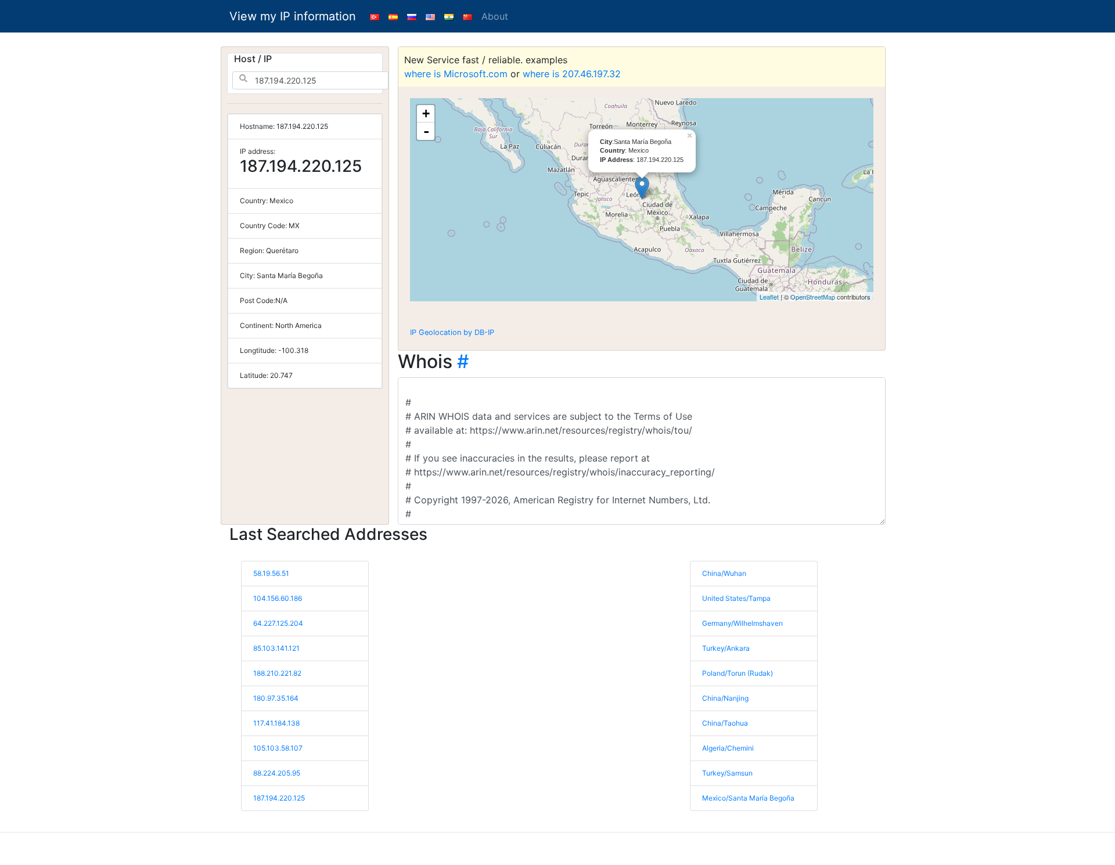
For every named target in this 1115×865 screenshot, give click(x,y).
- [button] (426, 131)
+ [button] (426, 113)
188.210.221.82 (277, 673)
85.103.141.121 (276, 648)
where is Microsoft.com (456, 74)
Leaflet (769, 296)
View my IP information (292, 16)
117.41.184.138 (276, 723)
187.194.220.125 (279, 798)
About (494, 16)
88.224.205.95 (276, 773)
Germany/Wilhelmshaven (742, 623)
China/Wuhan (724, 573)
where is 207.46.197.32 (572, 74)
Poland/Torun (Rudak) (737, 673)
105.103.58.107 (278, 748)
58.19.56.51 (271, 573)
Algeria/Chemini (728, 748)
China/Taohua (725, 723)
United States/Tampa (736, 598)
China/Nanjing (725, 698)
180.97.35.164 (275, 698)
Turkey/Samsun (727, 773)
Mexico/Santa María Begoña (748, 798)
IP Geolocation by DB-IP (452, 332)
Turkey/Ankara (726, 648)
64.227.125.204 (278, 623)
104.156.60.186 (277, 598)
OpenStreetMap (812, 296)
